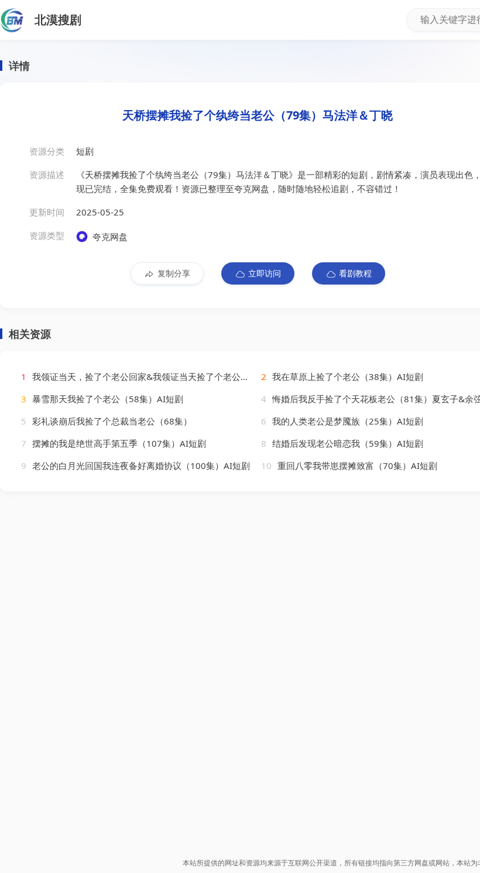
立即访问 (264, 273)
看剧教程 (355, 273)
